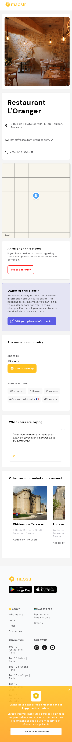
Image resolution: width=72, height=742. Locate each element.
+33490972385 (20, 152)
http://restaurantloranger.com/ (30, 140)
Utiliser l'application (36, 731)
